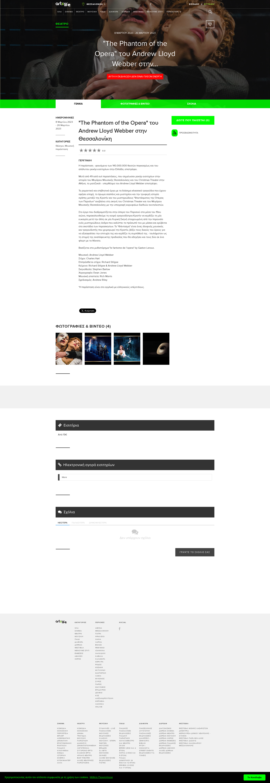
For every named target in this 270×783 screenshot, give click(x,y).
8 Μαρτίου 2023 (123, 33)
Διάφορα (113, 12)
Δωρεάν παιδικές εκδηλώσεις (167, 744)
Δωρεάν (126, 12)
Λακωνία (99, 704)
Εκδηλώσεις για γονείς (146, 754)
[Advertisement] (216, 296)
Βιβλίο (142, 743)
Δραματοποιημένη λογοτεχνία (86, 747)
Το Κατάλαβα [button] (255, 777)
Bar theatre (83, 758)
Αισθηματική (63, 738)
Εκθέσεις (79, 653)
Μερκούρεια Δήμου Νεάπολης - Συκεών (194, 735)
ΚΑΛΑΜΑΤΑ (100, 659)
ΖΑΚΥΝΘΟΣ (100, 687)
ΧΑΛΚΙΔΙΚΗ (100, 653)
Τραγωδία (81, 736)
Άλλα (59, 763)
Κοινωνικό (82, 731)
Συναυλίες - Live (107, 728)
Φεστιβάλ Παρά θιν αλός (191, 738)
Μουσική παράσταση (82, 739)
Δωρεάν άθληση (167, 748)
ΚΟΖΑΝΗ (99, 667)
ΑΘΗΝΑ (98, 628)
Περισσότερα (173, 12)
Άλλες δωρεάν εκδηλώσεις (166, 752)
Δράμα (80, 733)
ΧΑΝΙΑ (98, 639)
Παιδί (103, 12)
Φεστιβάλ (138, 12)
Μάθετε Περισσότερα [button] (101, 777)
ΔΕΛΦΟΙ (98, 693)
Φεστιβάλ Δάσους (187, 741)
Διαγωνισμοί (165, 728)
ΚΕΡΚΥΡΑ (99, 662)
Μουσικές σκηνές (104, 754)
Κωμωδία (61, 728)
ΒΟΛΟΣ (98, 645)
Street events (146, 750)
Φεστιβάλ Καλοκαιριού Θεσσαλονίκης (190, 744)
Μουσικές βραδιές (104, 747)
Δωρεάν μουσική (167, 736)
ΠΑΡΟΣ (98, 684)
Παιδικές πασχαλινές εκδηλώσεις (125, 731)
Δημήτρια (184, 731)
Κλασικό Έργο (83, 753)
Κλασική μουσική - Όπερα (107, 739)
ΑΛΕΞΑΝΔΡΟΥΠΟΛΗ (104, 698)
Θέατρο (80, 12)
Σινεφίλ (61, 758)
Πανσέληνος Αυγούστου (145, 730)
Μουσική (92, 12)
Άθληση (78, 656)
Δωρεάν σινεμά (166, 731)
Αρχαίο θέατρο (84, 755)
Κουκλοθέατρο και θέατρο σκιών (126, 743)
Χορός (78, 659)
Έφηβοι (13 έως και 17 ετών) (126, 766)
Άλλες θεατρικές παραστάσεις (85, 762)
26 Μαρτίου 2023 (145, 33)
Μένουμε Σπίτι (155, 12)
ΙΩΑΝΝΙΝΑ (100, 650)
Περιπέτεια (62, 733)
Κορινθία (99, 701)
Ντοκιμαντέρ (63, 760)
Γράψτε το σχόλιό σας (195, 552)
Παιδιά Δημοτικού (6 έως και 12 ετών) (127, 760)
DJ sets (103, 750)
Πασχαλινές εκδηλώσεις (145, 735)
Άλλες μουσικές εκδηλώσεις (107, 759)
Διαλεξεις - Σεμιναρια (144, 739)
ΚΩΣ (97, 695)
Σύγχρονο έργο (84, 750)
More (64, 477)
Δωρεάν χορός (166, 738)
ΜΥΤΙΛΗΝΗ (100, 670)
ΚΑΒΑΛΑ (99, 656)
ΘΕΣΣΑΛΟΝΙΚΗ (102, 631)
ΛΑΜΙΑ (98, 676)
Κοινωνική (62, 731)
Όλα (59, 12)
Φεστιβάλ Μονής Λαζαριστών (193, 728)
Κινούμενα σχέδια (62, 752)
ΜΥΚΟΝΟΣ (100, 679)
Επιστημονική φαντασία (64, 744)
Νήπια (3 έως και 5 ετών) (127, 754)
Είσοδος (194, 4)
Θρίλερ (60, 736)
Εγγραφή (209, 4)
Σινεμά (69, 12)
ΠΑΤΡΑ (98, 634)
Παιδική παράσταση (124, 737)
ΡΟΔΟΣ (98, 664)
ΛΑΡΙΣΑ (98, 642)
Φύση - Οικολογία (144, 747)
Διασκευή (81, 743)
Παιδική (61, 748)
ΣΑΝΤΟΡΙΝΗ (100, 673)
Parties (103, 743)
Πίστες (102, 763)
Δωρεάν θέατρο (166, 733)
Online (98, 707)
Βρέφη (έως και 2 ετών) (127, 749)
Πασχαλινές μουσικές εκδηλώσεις (105, 733)
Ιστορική (61, 755)
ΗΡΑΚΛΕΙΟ (100, 636)
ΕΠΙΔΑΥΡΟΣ (100, 690)
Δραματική (62, 741)
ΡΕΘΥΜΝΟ (100, 648)
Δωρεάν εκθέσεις (167, 741)
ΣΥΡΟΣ (98, 681)
